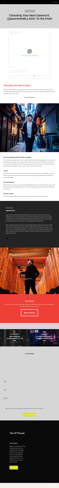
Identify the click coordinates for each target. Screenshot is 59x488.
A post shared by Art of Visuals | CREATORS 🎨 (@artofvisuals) (26, 75)
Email (5, 389)
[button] (56, 2)
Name (5, 381)
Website (5, 398)
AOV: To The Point (30, 11)
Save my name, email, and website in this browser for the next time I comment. (24, 408)
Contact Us (14, 467)
